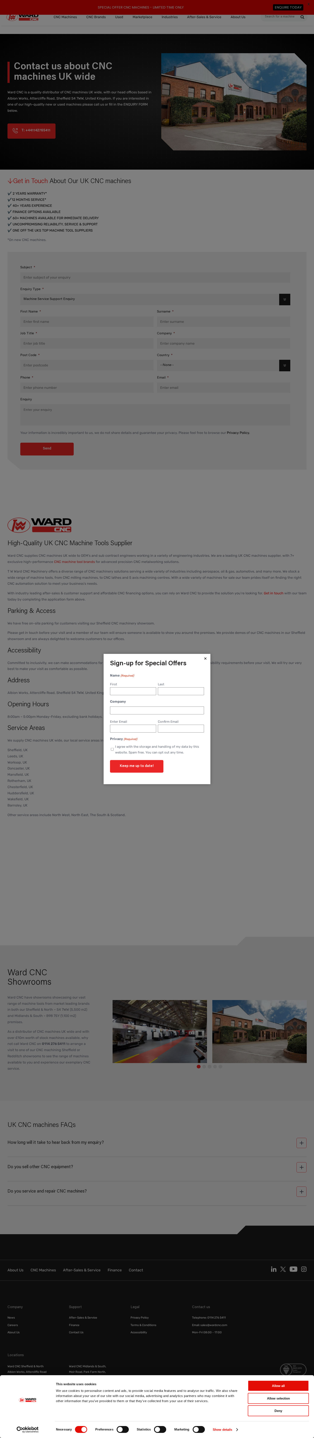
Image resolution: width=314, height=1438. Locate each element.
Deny (278, 1411)
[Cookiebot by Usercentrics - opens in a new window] (27, 1429)
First (113, 684)
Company (118, 701)
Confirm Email (168, 722)
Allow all (278, 1386)
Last (161, 684)
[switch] (123, 1429)
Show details (222, 1429)
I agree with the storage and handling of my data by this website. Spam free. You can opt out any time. (157, 749)
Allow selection (278, 1398)
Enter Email (118, 722)
